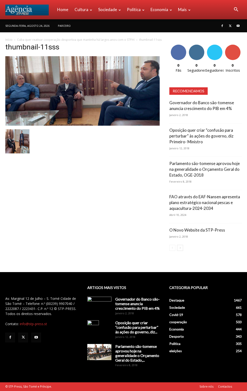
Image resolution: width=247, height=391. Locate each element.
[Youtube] (238, 25)
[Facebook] (222, 25)
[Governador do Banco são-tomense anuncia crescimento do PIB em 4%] (99, 305)
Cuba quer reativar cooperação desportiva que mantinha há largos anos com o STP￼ (76, 40)
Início (9, 40)
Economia (159, 9)
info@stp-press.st (33, 324)
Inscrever (232, 46)
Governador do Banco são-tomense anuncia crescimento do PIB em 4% (137, 303)
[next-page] (180, 248)
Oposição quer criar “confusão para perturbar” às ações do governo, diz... (136, 327)
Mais (182, 9)
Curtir (178, 46)
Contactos (225, 386)
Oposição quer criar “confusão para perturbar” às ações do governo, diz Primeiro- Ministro (201, 136)
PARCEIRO (64, 25)
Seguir (196, 46)
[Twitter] (230, 25)
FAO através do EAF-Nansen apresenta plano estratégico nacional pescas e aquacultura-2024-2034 (204, 202)
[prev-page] (172, 248)
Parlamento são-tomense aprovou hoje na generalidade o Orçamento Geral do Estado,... (137, 353)
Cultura (81, 9)
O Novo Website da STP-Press (197, 230)
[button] (236, 10)
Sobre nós (206, 386)
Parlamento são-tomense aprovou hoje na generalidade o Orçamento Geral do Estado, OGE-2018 (204, 169)
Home (62, 9)
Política (134, 9)
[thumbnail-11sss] (82, 124)
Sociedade (107, 9)
